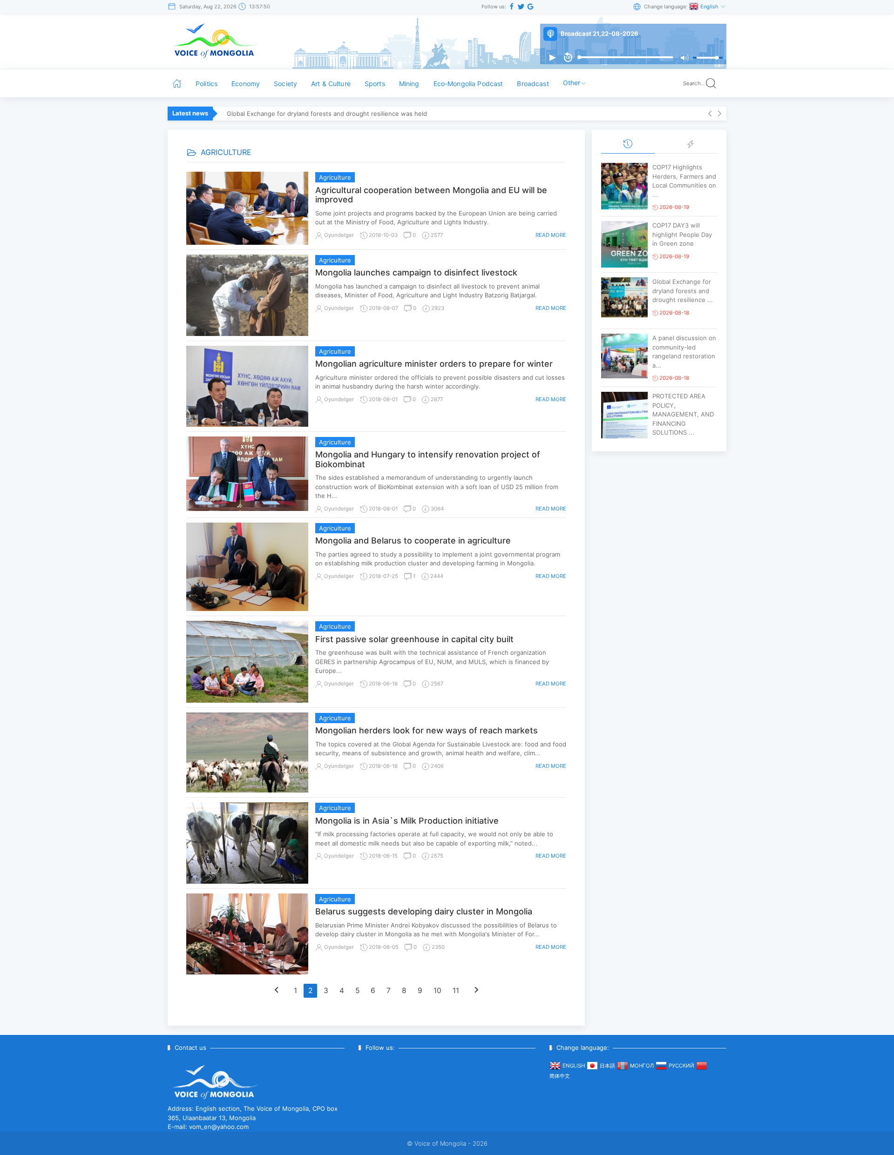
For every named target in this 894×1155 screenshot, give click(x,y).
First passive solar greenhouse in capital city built (414, 639)
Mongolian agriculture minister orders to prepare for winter (434, 364)
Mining (409, 83)
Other (572, 83)
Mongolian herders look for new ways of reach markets (426, 730)
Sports (375, 83)
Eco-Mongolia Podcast (468, 83)
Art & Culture (331, 83)
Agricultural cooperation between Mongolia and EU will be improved (431, 195)
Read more (550, 235)
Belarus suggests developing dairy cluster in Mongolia (423, 911)
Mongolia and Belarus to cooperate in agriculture (413, 540)
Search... (694, 83)
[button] (552, 57)
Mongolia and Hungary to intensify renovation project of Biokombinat (427, 459)
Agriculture (335, 177)
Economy (245, 83)
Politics (206, 83)
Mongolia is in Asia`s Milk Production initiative (407, 821)
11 (456, 990)
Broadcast (533, 83)
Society (285, 83)
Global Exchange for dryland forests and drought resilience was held (327, 113)
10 (437, 990)
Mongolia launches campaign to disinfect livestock (416, 272)
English (710, 6)
